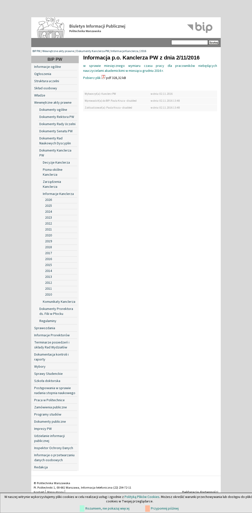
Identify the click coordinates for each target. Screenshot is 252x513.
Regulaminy (47, 321)
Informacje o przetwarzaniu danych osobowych (54, 458)
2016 (143, 51)
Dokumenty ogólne (53, 109)
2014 (48, 270)
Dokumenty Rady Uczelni (57, 124)
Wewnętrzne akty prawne (58, 51)
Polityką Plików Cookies (142, 496)
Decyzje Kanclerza (56, 162)
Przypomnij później (165, 508)
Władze (39, 95)
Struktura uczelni (46, 81)
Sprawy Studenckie (48, 373)
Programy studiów (47, 414)
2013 (48, 276)
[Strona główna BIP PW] (126, 27)
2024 (48, 211)
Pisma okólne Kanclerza (53, 172)
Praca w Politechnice (49, 400)
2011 (48, 288)
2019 (48, 241)
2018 (48, 247)
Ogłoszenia (42, 74)
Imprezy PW (43, 428)
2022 (48, 223)
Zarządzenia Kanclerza (52, 184)
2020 (48, 235)
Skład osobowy (45, 88)
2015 (48, 265)
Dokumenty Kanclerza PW (92, 51)
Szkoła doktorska (47, 381)
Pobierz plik (92, 78)
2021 (48, 229)
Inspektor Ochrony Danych (53, 448)
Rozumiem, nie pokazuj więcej (107, 508)
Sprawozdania (44, 328)
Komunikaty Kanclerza (59, 301)
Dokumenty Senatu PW (56, 131)
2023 (48, 217)
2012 (48, 282)
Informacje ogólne (47, 66)
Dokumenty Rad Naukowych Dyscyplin (55, 141)
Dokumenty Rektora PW (56, 116)
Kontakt (39, 492)
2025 (48, 205)
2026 (48, 199)
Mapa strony (55, 492)
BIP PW (36, 51)
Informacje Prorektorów (52, 335)
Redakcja (41, 467)
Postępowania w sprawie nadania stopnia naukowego (54, 391)
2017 (48, 253)
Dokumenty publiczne (50, 421)
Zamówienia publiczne (50, 407)
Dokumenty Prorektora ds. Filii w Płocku (56, 311)
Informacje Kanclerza (124, 51)
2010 (48, 294)
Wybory (40, 366)
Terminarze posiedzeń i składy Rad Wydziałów (51, 345)
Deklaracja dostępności (200, 492)
